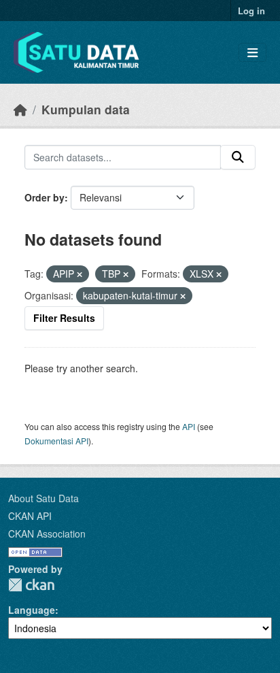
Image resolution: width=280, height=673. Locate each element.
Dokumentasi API (56, 440)
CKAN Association (47, 533)
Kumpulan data (85, 109)
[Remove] (79, 274)
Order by (44, 197)
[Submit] (238, 157)
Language (31, 610)
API (188, 426)
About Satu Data (43, 498)
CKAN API (30, 516)
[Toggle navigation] (252, 53)
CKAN (31, 585)
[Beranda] (20, 109)
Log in (251, 10)
